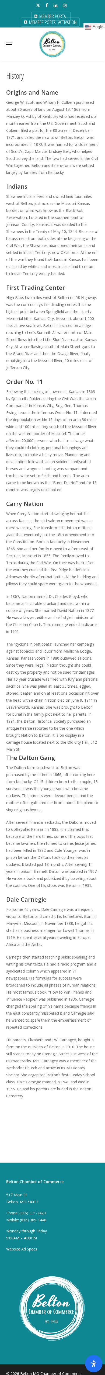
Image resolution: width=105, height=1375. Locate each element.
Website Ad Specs (21, 1249)
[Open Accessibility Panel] (93, 1363)
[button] (9, 44)
